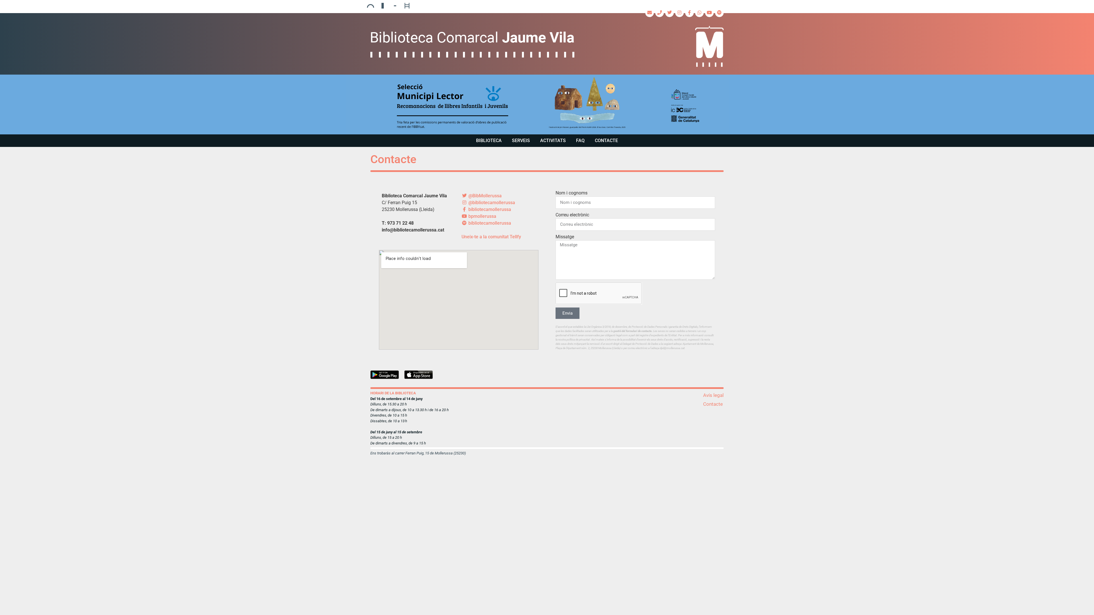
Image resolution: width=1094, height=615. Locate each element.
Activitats (553, 140)
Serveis (521, 140)
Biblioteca (489, 140)
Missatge (565, 236)
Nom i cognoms (571, 193)
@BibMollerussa (484, 195)
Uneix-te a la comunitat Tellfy (491, 236)
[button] (547, 104)
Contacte (606, 140)
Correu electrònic (572, 215)
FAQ (580, 140)
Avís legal (713, 395)
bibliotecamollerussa (489, 209)
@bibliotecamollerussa (491, 202)
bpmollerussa (481, 216)
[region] (547, 104)
